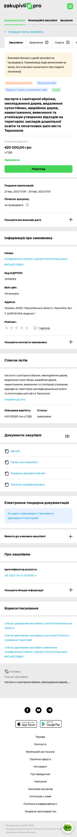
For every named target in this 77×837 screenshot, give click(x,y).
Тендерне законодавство (40, 811)
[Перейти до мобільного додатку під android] (51, 724)
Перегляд (38, 169)
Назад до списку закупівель (25, 31)
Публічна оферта (40, 759)
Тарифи (40, 737)
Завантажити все (68, 435)
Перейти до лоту (15, 399)
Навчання (40, 781)
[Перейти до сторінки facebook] (27, 710)
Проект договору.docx (24, 462)
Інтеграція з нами (40, 796)
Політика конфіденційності (40, 804)
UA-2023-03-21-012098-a (20, 575)
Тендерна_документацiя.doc (28, 473)
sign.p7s (15, 451)
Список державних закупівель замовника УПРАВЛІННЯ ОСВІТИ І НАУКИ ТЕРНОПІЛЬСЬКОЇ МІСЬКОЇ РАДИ (35, 652)
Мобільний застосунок (40, 751)
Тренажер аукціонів (40, 789)
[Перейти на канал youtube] (38, 710)
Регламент (40, 766)
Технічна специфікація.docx (27, 484)
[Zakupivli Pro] (22, 6)
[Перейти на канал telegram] (50, 710)
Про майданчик (40, 774)
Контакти (40, 744)
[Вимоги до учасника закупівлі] (38, 536)
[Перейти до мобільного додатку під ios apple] (26, 724)
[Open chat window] (67, 827)
